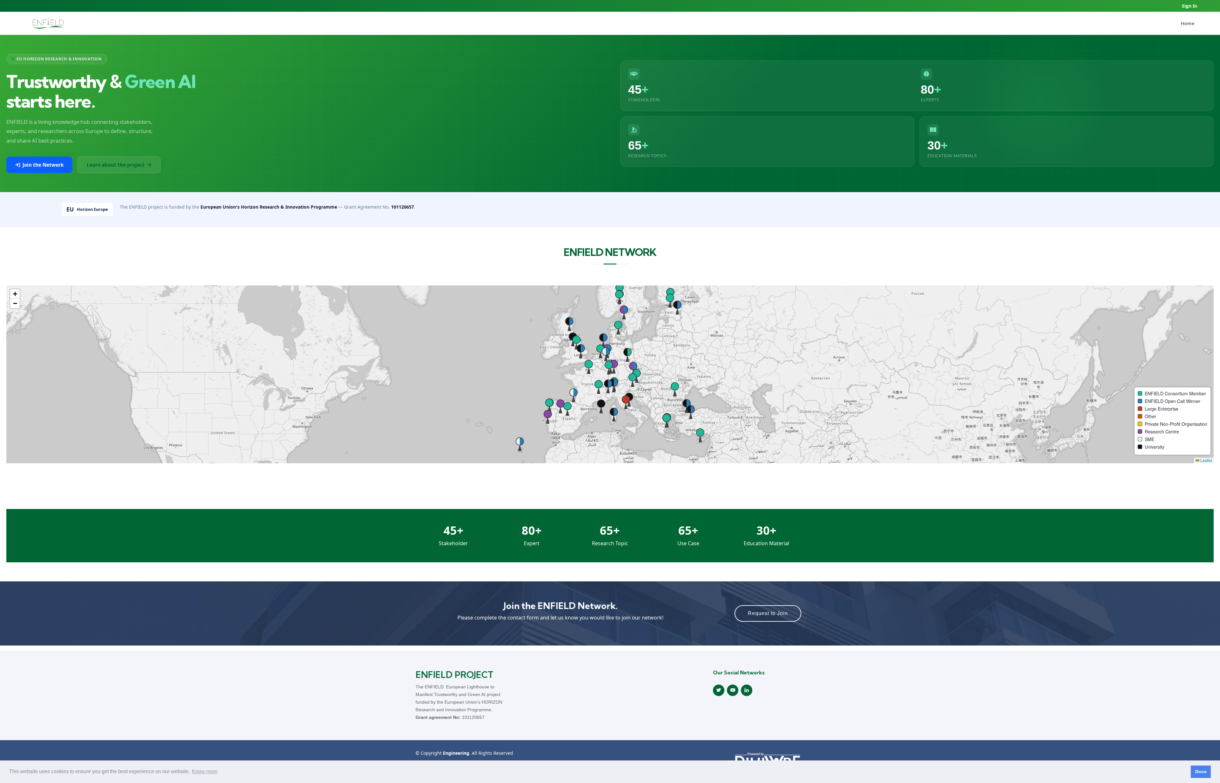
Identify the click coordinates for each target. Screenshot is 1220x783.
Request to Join (768, 613)
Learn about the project (116, 165)
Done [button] (1201, 771)
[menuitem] (1187, 23)
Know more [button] (205, 771)
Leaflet (1205, 460)
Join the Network (43, 165)
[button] (547, 416)
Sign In (1189, 6)
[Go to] (48, 23)
